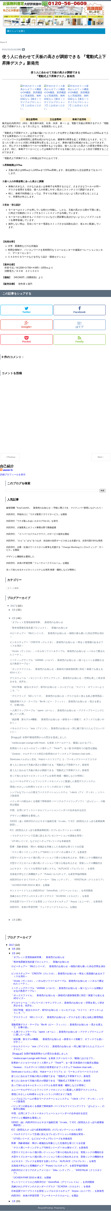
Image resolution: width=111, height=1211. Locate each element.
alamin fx (8, 470)
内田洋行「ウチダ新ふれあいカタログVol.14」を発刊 (32, 521)
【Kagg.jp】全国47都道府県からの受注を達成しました (39, 737)
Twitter (26, 312)
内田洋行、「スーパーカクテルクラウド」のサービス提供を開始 (37, 534)
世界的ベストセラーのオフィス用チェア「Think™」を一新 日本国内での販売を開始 (53, 748)
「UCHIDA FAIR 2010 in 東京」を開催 (30, 885)
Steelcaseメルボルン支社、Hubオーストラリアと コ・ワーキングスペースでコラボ (53, 759)
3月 (14, 610)
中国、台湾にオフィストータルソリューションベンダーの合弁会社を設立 (48, 810)
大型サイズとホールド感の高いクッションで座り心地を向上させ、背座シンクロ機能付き (56, 857)
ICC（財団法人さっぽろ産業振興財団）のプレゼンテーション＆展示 (45, 830)
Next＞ (101, 457)
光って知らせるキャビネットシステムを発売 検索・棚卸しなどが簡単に (41, 569)
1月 (14, 920)
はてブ (79, 324)
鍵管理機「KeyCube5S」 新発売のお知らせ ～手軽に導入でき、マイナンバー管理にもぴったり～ (54, 508)
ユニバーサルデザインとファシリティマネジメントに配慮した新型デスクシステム (52, 781)
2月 (14, 618)
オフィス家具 (13, 588)
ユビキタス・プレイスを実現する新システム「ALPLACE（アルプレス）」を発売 (52, 868)
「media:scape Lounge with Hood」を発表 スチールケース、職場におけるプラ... (51, 743)
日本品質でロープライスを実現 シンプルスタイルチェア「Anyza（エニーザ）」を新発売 (56, 901)
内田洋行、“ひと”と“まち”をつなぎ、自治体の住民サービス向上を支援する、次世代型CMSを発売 (54, 540)
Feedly (79, 341)
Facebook (79, 312)
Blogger (68, 1208)
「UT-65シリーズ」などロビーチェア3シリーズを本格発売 (40, 841)
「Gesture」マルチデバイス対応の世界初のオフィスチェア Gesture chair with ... (51, 754)
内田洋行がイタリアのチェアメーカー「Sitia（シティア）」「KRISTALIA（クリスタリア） (57, 879)
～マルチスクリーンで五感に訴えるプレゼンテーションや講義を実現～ (47, 835)
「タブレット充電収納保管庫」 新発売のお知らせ (36, 622)
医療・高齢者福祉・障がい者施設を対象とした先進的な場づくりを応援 (47, 846)
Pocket (26, 341)
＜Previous (10, 457)
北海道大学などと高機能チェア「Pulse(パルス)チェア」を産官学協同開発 (48, 874)
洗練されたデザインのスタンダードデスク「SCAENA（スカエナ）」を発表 (49, 896)
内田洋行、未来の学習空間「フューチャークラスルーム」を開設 (37, 563)
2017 (13, 606)
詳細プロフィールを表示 (12, 474)
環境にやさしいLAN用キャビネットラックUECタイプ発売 (40, 787)
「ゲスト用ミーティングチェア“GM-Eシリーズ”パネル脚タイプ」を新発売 (48, 852)
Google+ (26, 326)
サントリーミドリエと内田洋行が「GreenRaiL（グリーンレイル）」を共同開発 (51, 890)
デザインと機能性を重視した (20, 556)
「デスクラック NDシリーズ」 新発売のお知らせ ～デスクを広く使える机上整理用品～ (57, 696)
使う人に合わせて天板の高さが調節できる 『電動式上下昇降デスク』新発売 (49, 765)
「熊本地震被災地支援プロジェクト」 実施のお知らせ (39, 628)
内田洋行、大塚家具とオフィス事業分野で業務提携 (31, 527)
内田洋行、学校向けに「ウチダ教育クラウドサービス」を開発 (36, 514)
